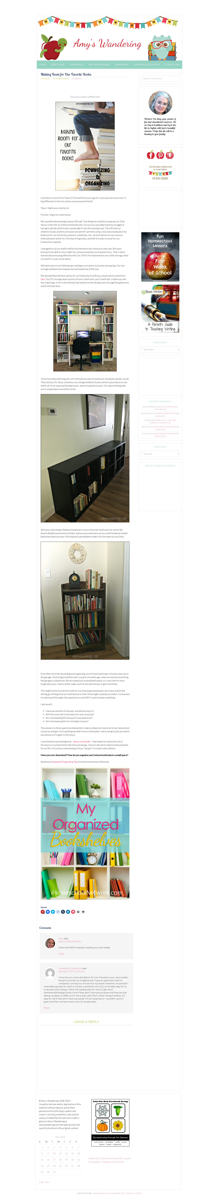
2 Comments (76, 79)
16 (48, 1159)
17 (54, 1159)
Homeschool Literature (70, 968)
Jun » (47, 1182)
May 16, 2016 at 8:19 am (69, 941)
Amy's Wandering (108, 38)
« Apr (41, 1182)
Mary (60, 938)
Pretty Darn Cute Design (131, 1193)
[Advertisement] (81, 8)
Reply (61, 953)
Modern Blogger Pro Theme (105, 1193)
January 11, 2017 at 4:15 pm (71, 971)
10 (54, 1153)
